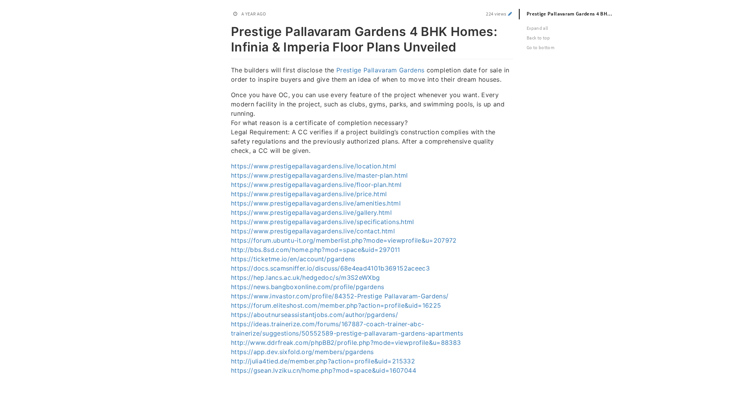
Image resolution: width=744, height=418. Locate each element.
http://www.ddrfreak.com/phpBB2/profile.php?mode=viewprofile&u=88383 (346, 342)
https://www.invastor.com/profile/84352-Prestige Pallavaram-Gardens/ (339, 296)
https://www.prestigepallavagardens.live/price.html (309, 194)
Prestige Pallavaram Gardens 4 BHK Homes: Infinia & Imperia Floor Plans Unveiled (575, 13)
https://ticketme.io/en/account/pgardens (293, 259)
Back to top (538, 38)
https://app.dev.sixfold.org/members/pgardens (302, 352)
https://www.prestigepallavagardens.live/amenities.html (316, 203)
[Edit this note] (510, 14)
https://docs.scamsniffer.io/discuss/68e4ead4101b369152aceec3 (330, 268)
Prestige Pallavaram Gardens (380, 70)
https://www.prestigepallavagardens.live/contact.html (313, 231)
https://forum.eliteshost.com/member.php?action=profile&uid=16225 (336, 305)
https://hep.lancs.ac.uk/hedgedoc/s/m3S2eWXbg (305, 277)
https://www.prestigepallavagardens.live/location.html (313, 166)
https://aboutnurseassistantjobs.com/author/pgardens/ (314, 315)
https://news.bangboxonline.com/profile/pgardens (307, 287)
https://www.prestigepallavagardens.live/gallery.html (311, 212)
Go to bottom (541, 47)
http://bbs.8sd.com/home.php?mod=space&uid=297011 (315, 250)
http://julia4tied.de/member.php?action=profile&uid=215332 (323, 361)
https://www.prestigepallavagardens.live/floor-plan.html (316, 184)
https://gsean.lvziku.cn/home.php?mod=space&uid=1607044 (323, 370)
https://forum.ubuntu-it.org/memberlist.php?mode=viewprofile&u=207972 (344, 240)
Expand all (537, 28)
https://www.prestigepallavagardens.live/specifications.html (322, 222)
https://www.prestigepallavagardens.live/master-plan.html (319, 175)
